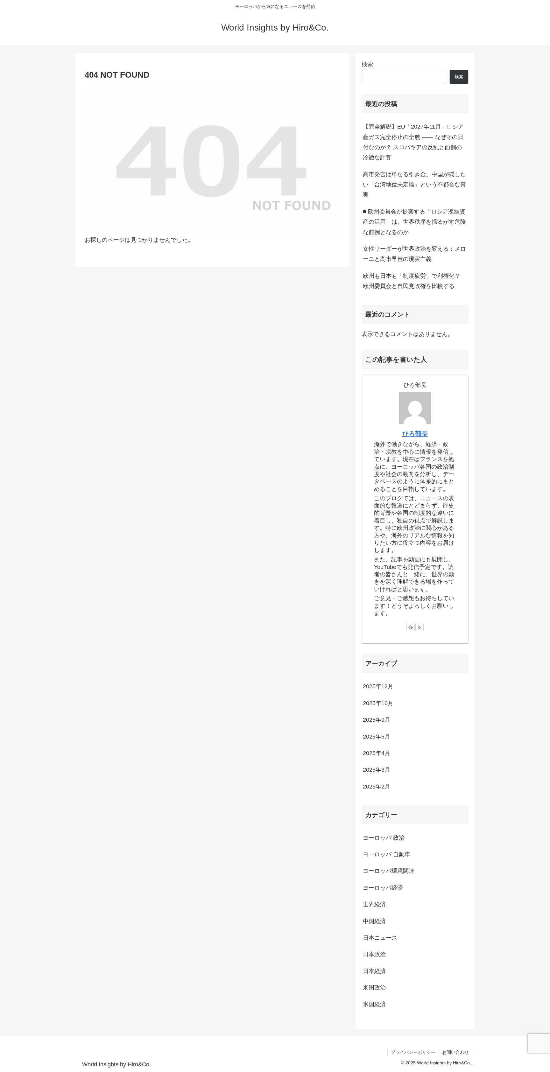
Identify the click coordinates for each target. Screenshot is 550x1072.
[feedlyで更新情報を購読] (410, 627)
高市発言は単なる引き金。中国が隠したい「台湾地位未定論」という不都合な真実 (414, 184)
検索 (367, 64)
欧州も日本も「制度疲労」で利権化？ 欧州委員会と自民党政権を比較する (411, 281)
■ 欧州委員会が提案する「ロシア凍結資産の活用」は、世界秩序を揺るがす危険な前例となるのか (414, 221)
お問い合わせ (455, 1052)
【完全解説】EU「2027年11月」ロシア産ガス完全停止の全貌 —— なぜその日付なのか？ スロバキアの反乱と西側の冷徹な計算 (413, 142)
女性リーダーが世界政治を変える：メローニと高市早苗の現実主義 (414, 254)
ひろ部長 (415, 433)
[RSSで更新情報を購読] (419, 627)
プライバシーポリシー (413, 1052)
